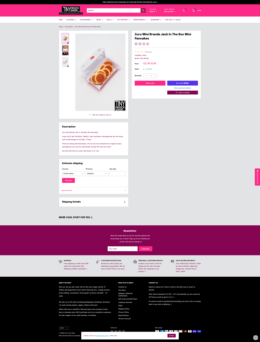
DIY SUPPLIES (122, 20)
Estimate (68, 180)
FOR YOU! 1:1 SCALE (173, 20)
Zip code (113, 169)
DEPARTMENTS (139, 20)
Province (89, 169)
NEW (61, 20)
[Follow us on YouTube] (123, 331)
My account (169, 11)
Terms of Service (124, 318)
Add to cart (150, 83)
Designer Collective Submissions (125, 294)
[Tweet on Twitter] (143, 43)
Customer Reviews (125, 302)
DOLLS (109, 20)
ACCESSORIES (85, 20)
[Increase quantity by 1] (156, 75)
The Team (122, 290)
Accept (171, 335)
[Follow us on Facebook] (111, 331)
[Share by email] (147, 43)
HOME (98, 20)
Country (65, 169)
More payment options (182, 88)
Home (61, 26)
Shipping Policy (124, 309)
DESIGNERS (155, 20)
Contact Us (122, 287)
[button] (182, 92)
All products (69, 26)
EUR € (62, 328)
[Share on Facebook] (136, 43)
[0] (184, 10)
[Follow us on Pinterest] (119, 331)
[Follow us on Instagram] (115, 331)
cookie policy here (102, 335)
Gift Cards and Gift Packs (127, 299)
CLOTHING (70, 20)
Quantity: (138, 75)
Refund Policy (67, 190)
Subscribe (145, 249)
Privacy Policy (123, 312)
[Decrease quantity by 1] (145, 75)
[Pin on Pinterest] (140, 43)
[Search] (143, 10)
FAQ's (120, 305)
